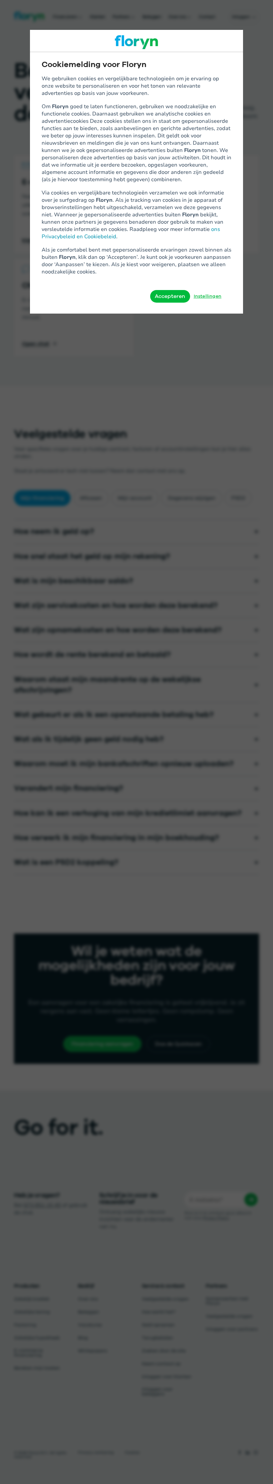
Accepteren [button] (170, 296)
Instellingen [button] (207, 296)
